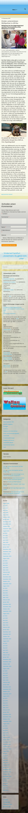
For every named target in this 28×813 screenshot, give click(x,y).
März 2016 (5, 790)
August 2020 (6, 668)
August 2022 (6, 613)
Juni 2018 (5, 728)
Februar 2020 (6, 682)
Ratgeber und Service (8, 440)
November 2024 (7, 551)
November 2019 (7, 689)
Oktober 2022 (6, 609)
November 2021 (7, 634)
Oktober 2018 (6, 719)
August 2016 (6, 778)
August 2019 (6, 696)
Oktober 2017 (6, 746)
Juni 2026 (5, 508)
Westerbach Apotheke (8, 279)
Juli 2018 (5, 726)
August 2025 (6, 531)
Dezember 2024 (7, 549)
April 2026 (5, 512)
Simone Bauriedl (7, 354)
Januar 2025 (6, 547)
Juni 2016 (5, 783)
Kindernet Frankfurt (10, 253)
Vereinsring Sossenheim (9, 313)
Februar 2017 (6, 765)
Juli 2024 (5, 560)
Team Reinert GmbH (8, 289)
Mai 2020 (5, 675)
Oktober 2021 (6, 636)
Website (3, 235)
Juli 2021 (5, 643)
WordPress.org (6, 806)
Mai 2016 (5, 785)
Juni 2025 (5, 535)
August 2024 (6, 558)
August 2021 (6, 641)
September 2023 (7, 583)
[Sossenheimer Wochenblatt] (14, 4)
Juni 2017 (5, 755)
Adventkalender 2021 (8, 422)
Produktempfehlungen (9, 438)
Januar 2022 (6, 629)
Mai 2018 (5, 730)
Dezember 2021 (7, 632)
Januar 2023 (6, 602)
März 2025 (5, 542)
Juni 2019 (5, 700)
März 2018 (5, 735)
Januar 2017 (6, 767)
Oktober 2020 (6, 664)
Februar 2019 (6, 710)
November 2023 (7, 579)
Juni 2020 (5, 673)
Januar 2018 (6, 739)
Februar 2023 (6, 599)
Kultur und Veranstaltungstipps (11, 433)
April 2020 (5, 677)
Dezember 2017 (7, 742)
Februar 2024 (6, 572)
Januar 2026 (6, 519)
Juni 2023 (5, 590)
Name (3, 227)
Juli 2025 (5, 533)
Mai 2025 (5, 537)
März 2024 (5, 570)
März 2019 (5, 707)
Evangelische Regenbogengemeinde (12, 307)
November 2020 (7, 661)
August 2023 (6, 586)
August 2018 (6, 723)
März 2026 (5, 515)
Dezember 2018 (7, 714)
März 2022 (5, 625)
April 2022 (5, 622)
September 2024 (7, 556)
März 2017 (5, 762)
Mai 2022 (5, 620)
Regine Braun (6, 365)
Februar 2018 (6, 737)
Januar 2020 (6, 684)
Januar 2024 (6, 574)
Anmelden (5, 799)
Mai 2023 (5, 593)
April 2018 (5, 733)
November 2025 (7, 524)
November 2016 (7, 772)
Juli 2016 (5, 781)
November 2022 (7, 606)
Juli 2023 (5, 588)
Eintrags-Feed (6, 802)
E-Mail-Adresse (5, 231)
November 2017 (7, 744)
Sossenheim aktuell (7, 194)
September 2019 (7, 694)
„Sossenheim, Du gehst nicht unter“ (15, 257)
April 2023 (5, 595)
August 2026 (6, 503)
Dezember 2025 (7, 521)
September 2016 (7, 776)
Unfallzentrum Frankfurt (9, 282)
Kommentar (5, 217)
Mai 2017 (5, 758)
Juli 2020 (5, 671)
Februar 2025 (6, 544)
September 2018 (7, 721)
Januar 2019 (6, 712)
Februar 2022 (6, 627)
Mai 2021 (5, 648)
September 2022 (7, 611)
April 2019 (5, 705)
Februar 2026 (6, 517)
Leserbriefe (6, 435)
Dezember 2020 (7, 659)
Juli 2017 (5, 753)
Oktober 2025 (6, 526)
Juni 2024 (5, 563)
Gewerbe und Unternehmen (10, 431)
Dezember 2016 (7, 769)
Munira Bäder (6, 353)
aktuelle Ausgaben (8, 424)
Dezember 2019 (7, 687)
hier (10, 296)
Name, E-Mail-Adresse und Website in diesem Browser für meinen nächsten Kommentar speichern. (12, 239)
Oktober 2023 (6, 581)
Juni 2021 (5, 645)
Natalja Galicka (7, 329)
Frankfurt (5, 428)
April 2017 (5, 760)
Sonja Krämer (6, 367)
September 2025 (7, 528)
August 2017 (6, 751)
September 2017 (7, 749)
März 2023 (5, 597)
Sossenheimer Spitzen (8, 445)
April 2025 (5, 540)
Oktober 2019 (6, 691)
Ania (4, 466)
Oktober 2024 (6, 554)
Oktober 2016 (6, 774)
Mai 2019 (5, 703)
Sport (4, 447)
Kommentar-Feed (7, 804)
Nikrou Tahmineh (7, 359)
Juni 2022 (5, 618)
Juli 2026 (5, 505)
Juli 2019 (5, 698)
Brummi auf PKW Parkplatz (14, 481)
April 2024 (5, 567)
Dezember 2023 (7, 577)
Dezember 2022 (7, 604)
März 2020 (5, 680)
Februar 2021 (6, 655)
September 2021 (7, 638)
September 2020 (7, 666)
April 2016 (5, 788)
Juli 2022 (5, 616)
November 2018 (7, 716)
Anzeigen (5, 426)
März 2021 (5, 652)
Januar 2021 (6, 657)
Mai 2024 (5, 565)
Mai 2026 (5, 510)
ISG (4, 312)
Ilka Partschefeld (7, 357)
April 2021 (5, 650)
